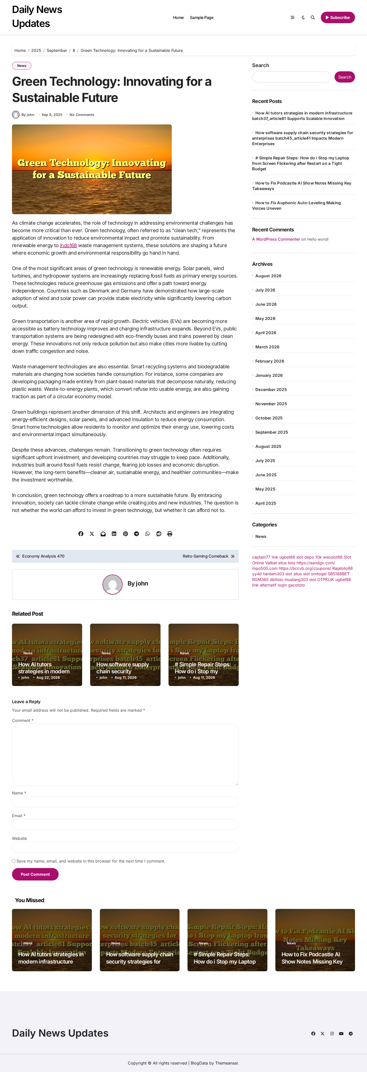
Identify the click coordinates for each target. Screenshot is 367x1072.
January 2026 (269, 375)
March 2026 (267, 346)
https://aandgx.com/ (316, 562)
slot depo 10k (309, 557)
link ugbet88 (283, 557)
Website (19, 838)
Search (260, 65)
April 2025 (265, 503)
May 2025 (265, 489)
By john (27, 114)
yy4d (257, 573)
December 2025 (271, 389)
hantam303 (273, 573)
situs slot (301, 573)
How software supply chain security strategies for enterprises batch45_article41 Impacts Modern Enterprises (302, 138)
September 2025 (271, 432)
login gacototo (291, 585)
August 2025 (268, 446)
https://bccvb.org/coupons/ (305, 568)
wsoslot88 (333, 557)
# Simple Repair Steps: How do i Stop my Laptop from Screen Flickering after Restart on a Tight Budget (300, 163)
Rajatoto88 (342, 568)
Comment (22, 720)
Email (18, 815)
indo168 (68, 245)
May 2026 (265, 318)
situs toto (286, 562)
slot (288, 573)
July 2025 (265, 460)
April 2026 (265, 332)
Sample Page (201, 17)
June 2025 (266, 474)
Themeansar (226, 1063)
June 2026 (266, 304)
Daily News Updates (60, 1033)
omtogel (319, 573)
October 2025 (269, 417)
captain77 (261, 557)
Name (19, 792)
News (21, 66)
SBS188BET (339, 573)
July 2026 (265, 290)
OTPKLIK (325, 579)
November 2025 (271, 403)
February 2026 (269, 361)
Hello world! (318, 239)
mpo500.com (265, 568)
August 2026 (268, 275)
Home (178, 17)
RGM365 (260, 579)
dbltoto (276, 579)
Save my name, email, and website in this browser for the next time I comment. (90, 861)
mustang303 (296, 579)
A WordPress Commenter (276, 239)
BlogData (199, 1063)
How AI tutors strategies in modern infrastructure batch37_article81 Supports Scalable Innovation (51, 965)
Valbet (271, 562)
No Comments (82, 114)
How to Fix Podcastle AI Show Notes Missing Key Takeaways (312, 961)
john (142, 583)
